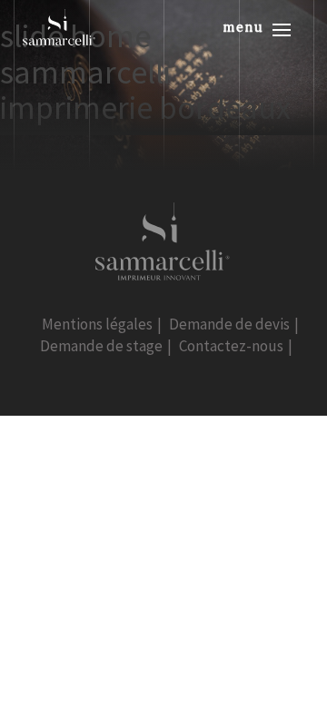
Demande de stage (101, 346)
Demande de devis (229, 324)
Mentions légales (97, 324)
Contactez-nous (231, 346)
